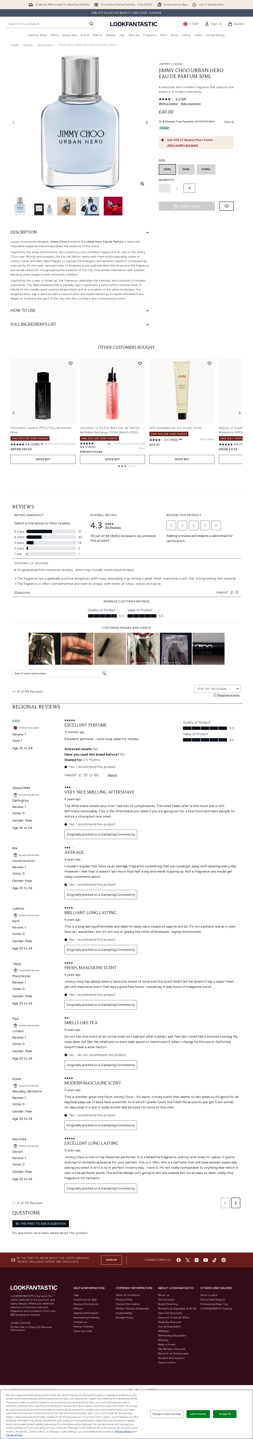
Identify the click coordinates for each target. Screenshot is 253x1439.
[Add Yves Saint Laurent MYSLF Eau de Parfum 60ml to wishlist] (70, 363)
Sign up (111, 1260)
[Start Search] (91, 24)
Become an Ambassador (173, 1353)
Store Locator (209, 1295)
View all (229, 121)
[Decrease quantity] (164, 188)
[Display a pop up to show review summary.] (42, 444)
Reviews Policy (125, 1317)
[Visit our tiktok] (214, 1260)
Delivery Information (86, 1313)
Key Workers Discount (171, 1349)
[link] (213, 24)
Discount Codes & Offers (174, 1317)
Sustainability (124, 1313)
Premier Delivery (83, 1326)
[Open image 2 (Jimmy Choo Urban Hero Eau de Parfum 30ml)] (43, 206)
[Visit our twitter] (187, 1260)
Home (15, 44)
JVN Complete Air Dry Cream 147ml (175, 428)
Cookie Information (128, 1304)
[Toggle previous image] (13, 122)
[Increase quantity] (189, 188)
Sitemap (163, 1340)
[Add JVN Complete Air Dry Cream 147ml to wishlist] (209, 363)
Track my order (82, 1331)
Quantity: (167, 180)
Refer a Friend (166, 1344)
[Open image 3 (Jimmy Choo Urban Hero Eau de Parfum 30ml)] (66, 206)
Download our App (85, 1299)
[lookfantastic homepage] (133, 24)
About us (163, 1295)
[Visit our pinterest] (223, 1260)
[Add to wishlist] (226, 206)
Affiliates (163, 1331)
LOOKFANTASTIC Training (216, 1308)
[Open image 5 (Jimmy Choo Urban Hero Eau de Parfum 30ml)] (113, 206)
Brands (28, 44)
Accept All (225, 1414)
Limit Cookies (198, 1414)
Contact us (80, 1322)
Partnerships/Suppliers (172, 1335)
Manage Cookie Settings (167, 1414)
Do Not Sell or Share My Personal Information (31, 1329)
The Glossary (166, 1299)
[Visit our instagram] (196, 1260)
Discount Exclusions (85, 1304)
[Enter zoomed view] (142, 183)
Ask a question (191, 103)
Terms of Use (14, 1435)
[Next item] (240, 413)
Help (76, 1295)
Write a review (168, 103)
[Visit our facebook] (178, 1260)
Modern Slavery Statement (132, 1308)
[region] (126, 1414)
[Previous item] (13, 413)
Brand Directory (168, 1304)
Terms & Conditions (128, 1295)
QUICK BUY (43, 459)
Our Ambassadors (169, 1326)
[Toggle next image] (147, 122)
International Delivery (86, 1317)
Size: (162, 160)
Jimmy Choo (45, 44)
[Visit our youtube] (205, 1260)
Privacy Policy (124, 1299)
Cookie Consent (20, 1322)
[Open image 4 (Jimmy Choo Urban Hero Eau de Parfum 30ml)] (90, 206)
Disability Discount (169, 1322)
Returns (78, 1308)
